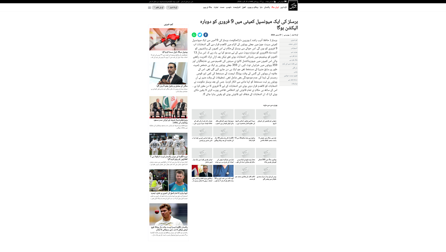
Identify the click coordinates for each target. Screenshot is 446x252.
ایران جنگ (275, 7)
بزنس (295, 71)
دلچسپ (228, 7)
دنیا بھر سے (293, 56)
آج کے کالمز (159, 7)
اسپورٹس (294, 48)
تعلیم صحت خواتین (290, 75)
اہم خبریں (294, 40)
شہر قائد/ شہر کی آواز (289, 64)
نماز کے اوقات (269, 1)
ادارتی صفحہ (292, 44)
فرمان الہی (280, 1)
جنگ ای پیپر (207, 7)
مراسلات (294, 83)
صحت (222, 7)
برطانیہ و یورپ (252, 7)
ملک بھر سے (293, 60)
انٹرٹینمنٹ (236, 7)
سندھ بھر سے (292, 79)
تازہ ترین (283, 7)
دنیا (261, 7)
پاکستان (267, 7)
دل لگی (294, 68)
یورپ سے (286, 35)
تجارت (216, 7)
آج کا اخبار (173, 7)
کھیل (244, 7)
